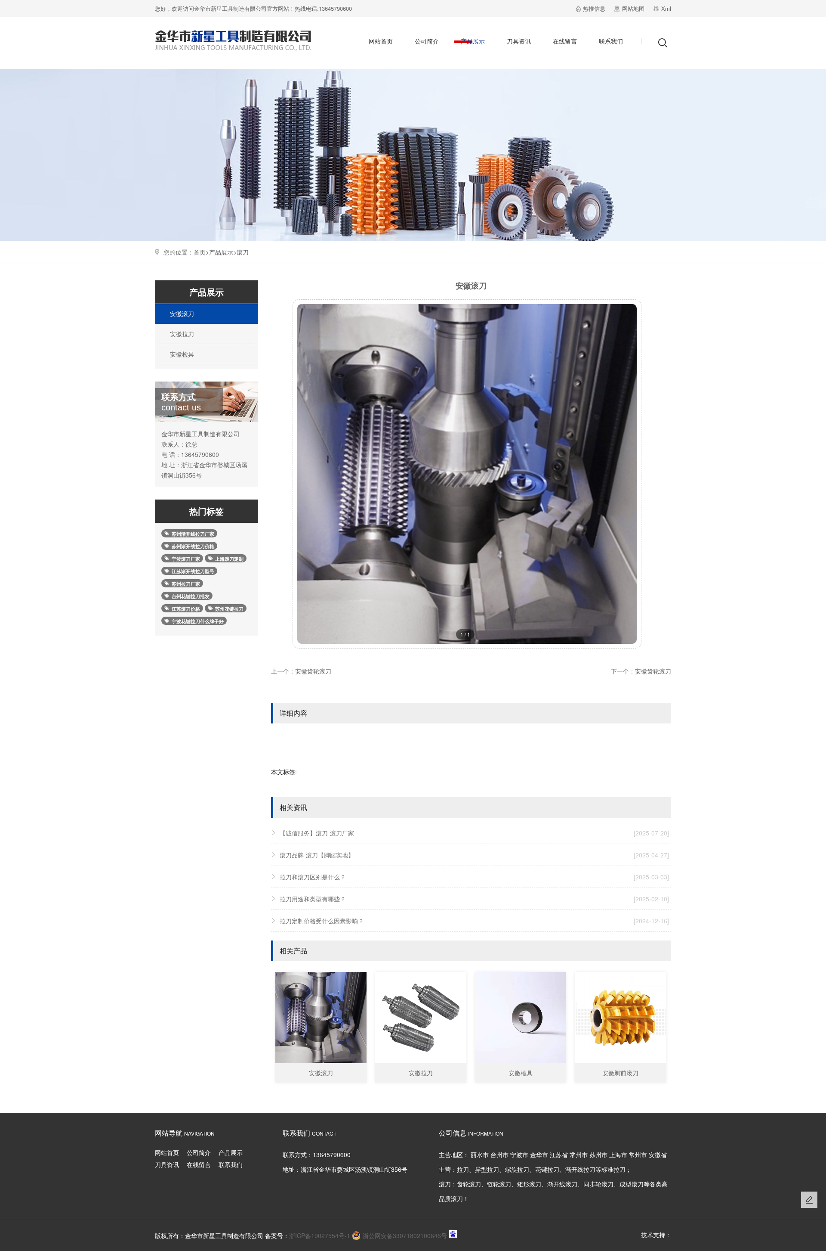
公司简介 (427, 41)
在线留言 (565, 41)
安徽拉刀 (181, 333)
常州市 (579, 1154)
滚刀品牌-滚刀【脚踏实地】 (474, 855)
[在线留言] (809, 1200)
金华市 (539, 1154)
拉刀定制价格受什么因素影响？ (474, 920)
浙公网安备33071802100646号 (405, 1235)
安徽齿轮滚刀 (313, 671)
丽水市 (480, 1154)
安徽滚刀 (181, 313)
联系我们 (611, 41)
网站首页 (381, 41)
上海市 (618, 1154)
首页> (201, 252)
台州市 (499, 1154)
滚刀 (243, 252)
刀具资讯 (519, 41)
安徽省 (658, 1154)
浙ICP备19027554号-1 (319, 1235)
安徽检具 (181, 354)
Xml (666, 8)
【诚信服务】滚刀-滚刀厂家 (474, 833)
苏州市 (598, 1154)
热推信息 (594, 8)
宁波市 (519, 1154)
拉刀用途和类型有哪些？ (474, 898)
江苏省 (559, 1154)
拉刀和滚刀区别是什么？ (474, 876)
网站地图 (633, 8)
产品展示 (473, 41)
